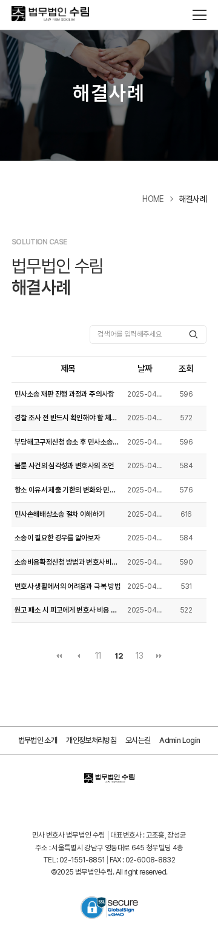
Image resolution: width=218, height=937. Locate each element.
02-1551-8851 (81, 859)
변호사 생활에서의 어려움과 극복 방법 (68, 586)
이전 (79, 656)
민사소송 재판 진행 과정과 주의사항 (64, 394)
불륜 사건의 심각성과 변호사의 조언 (64, 466)
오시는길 (137, 740)
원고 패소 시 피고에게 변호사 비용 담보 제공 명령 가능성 (68, 610)
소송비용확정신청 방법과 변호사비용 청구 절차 (68, 562)
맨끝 (159, 656)
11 (98, 655)
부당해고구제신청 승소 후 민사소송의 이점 (68, 442)
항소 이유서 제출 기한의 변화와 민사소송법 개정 (68, 490)
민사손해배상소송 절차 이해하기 (60, 514)
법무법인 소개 (37, 740)
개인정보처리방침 (91, 740)
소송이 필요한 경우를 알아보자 (58, 538)
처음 (59, 656)
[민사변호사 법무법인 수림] (72, 15)
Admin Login (179, 740)
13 (140, 655)
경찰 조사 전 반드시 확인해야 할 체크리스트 (68, 418)
